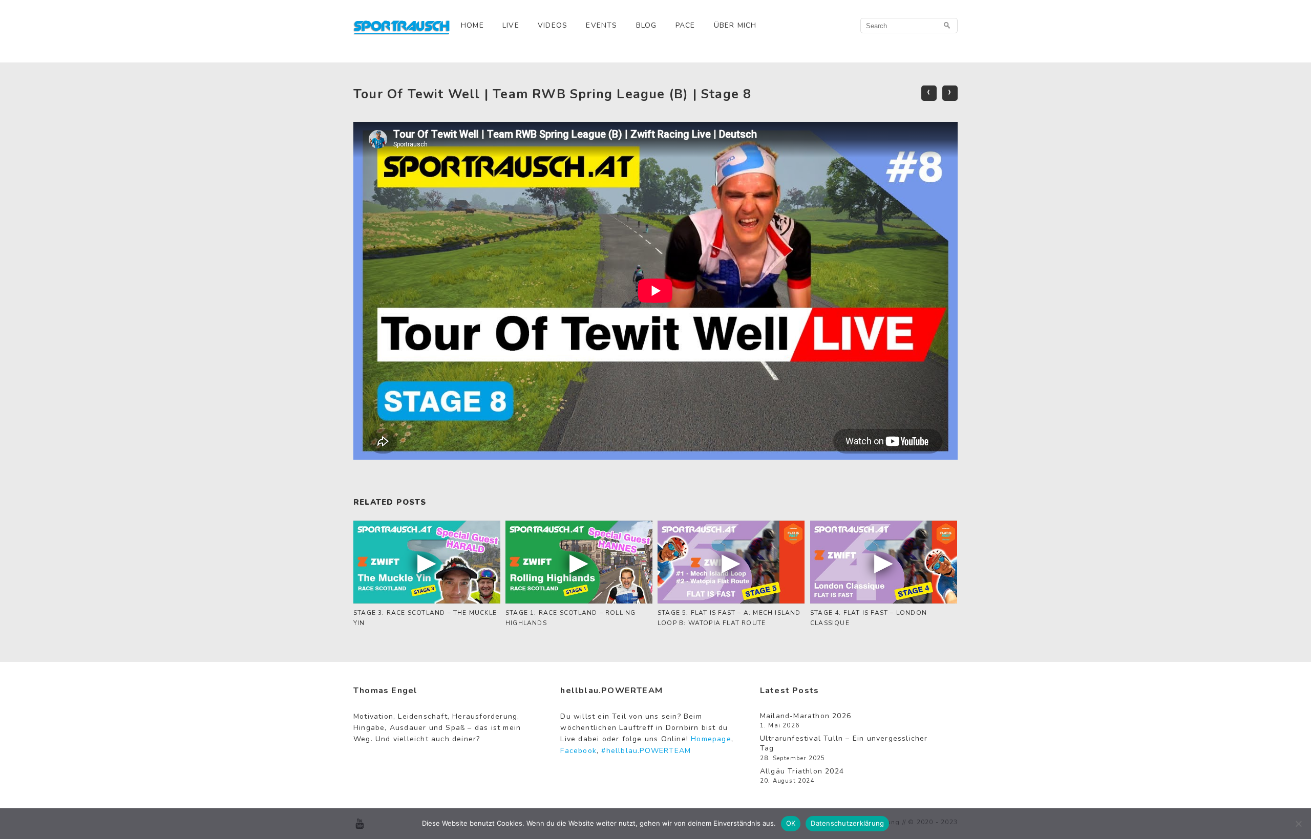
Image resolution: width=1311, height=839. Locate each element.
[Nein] (1298, 824)
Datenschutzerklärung (847, 823)
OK (791, 823)
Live (510, 25)
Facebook (578, 751)
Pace (685, 25)
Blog (646, 25)
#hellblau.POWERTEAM (646, 751)
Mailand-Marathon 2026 (805, 716)
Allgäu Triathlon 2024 (802, 771)
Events (601, 25)
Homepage (711, 739)
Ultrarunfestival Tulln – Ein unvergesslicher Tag (844, 744)
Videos (552, 25)
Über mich (735, 25)
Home (472, 25)
